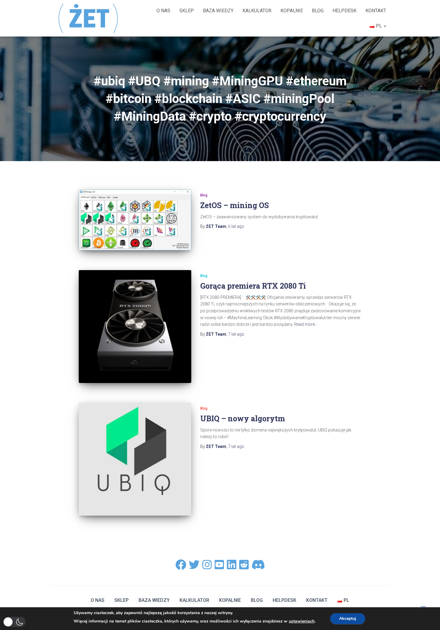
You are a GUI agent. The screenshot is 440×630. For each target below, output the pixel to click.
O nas (163, 10)
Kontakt (375, 10)
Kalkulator (256, 10)
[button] (14, 622)
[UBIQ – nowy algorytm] (135, 459)
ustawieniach (302, 621)
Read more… (306, 324)
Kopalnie (291, 10)
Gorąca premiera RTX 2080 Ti (253, 286)
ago (236, 226)
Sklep (186, 10)
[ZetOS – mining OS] (135, 220)
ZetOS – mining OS (234, 205)
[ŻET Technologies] (89, 18)
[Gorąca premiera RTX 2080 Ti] (135, 326)
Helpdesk (344, 10)
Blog (318, 10)
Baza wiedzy (218, 10)
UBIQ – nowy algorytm (242, 418)
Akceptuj (347, 618)
